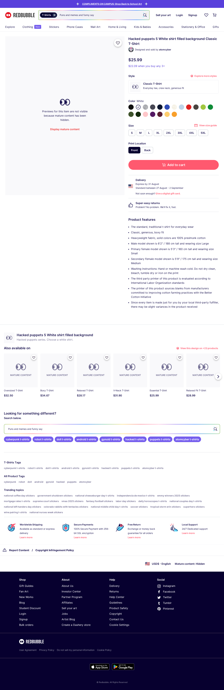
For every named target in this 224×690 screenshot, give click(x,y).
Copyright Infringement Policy (54, 550)
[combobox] (94, 15)
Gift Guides (26, 585)
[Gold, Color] (174, 114)
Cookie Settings (119, 624)
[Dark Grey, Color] (196, 107)
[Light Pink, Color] (145, 114)
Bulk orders (26, 624)
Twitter (167, 597)
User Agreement (28, 650)
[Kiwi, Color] (203, 107)
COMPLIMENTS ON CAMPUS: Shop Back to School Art (112, 3)
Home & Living (117, 26)
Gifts (216, 26)
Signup (23, 619)
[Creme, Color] (174, 107)
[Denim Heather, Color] (152, 107)
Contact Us (116, 619)
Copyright (115, 613)
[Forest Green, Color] (138, 114)
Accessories (166, 26)
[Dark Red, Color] (160, 114)
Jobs (65, 613)
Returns (114, 591)
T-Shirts (9, 462)
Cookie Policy (104, 650)
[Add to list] (118, 43)
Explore (10, 26)
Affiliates (67, 602)
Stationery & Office (193, 26)
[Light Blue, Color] (181, 107)
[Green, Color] (210, 107)
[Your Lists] (206, 15)
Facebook (169, 591)
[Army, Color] (131, 114)
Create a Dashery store (76, 624)
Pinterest (168, 608)
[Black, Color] (131, 107)
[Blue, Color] (167, 107)
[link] (17, 439)
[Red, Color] (188, 107)
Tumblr (167, 603)
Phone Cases (75, 26)
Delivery (114, 585)
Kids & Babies (142, 26)
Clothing (31, 26)
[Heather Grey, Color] (145, 107)
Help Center (116, 597)
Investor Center (71, 591)
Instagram (169, 585)
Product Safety (118, 608)
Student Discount (30, 608)
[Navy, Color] (160, 107)
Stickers (54, 26)
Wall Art (95, 26)
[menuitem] (10, 26)
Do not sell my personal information (75, 650)
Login (22, 613)
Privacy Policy (46, 650)
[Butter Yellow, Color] (167, 114)
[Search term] (144, 15)
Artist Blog (68, 619)
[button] (112, 3)
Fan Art (23, 591)
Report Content (19, 550)
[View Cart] (215, 15)
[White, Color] (138, 107)
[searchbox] (112, 429)
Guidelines (115, 602)
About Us (67, 585)
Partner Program (72, 597)
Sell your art (69, 608)
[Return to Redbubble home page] (20, 15)
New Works (26, 597)
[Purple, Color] (152, 114)
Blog (22, 602)
